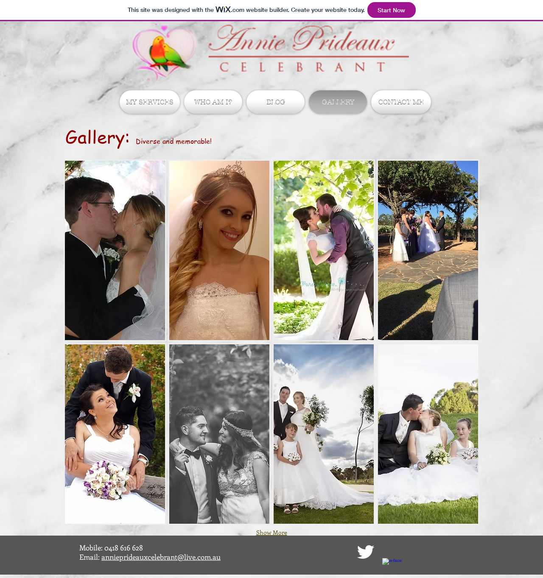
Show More (271, 532)
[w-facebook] (392, 568)
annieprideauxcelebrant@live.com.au (161, 556)
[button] (115, 250)
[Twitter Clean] (365, 552)
